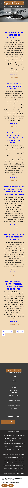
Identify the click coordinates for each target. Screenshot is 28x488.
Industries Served (14, 395)
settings (17, 482)
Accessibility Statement (14, 431)
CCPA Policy (14, 408)
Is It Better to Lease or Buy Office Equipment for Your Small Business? (14, 138)
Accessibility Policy (14, 405)
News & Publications (14, 398)
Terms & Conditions (14, 400)
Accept (4, 485)
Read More (13, 74)
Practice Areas (14, 390)
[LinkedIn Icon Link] (15, 376)
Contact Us (8, 421)
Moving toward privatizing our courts (14, 86)
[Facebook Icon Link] (13, 376)
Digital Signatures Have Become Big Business (14, 236)
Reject (11, 485)
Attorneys (14, 392)
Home (14, 385)
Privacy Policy (14, 403)
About (14, 387)
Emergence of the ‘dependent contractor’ (14, 35)
